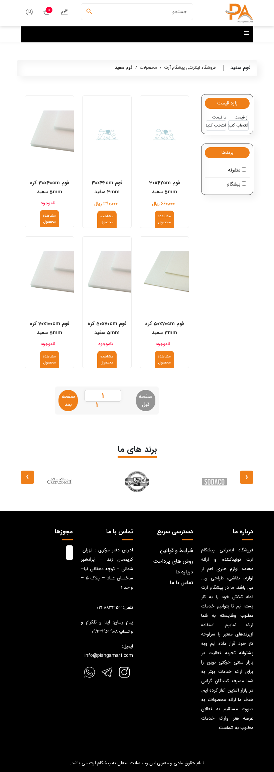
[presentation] (246, 477)
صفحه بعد (68, 400)
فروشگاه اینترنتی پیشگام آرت (190, 67)
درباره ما (184, 572)
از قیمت (242, 117)
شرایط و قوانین (176, 550)
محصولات (148, 67)
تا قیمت (219, 117)
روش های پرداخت (173, 561)
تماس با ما (181, 582)
